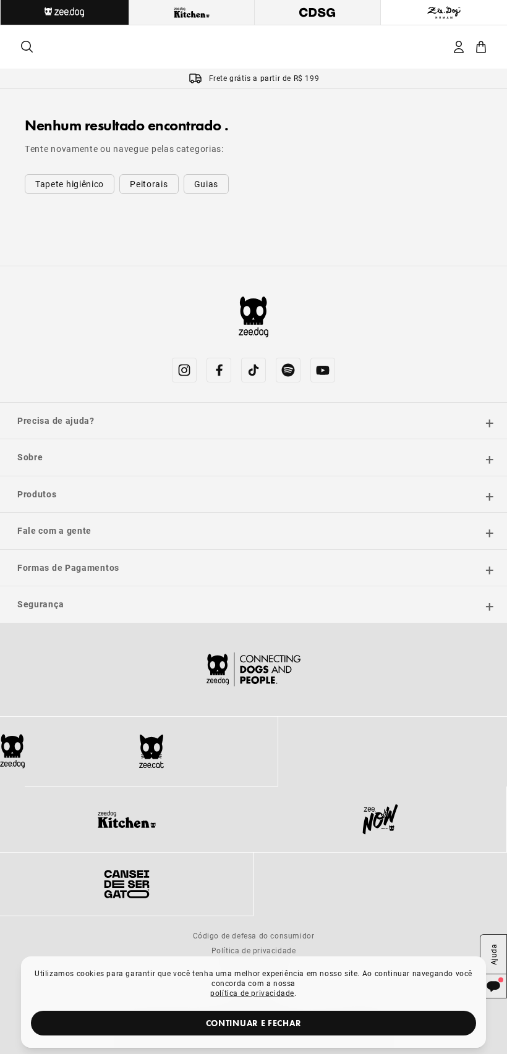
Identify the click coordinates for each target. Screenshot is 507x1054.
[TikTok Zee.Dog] (253, 370)
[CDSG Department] (318, 12)
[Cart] (481, 47)
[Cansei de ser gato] (126, 884)
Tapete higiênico (69, 184)
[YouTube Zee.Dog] (322, 370)
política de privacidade (252, 993)
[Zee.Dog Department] (64, 12)
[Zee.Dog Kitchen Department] (192, 12)
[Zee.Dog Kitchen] (127, 819)
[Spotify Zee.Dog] (288, 370)
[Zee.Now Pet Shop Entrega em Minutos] (380, 819)
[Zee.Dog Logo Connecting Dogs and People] (253, 669)
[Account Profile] (459, 47)
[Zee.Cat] (151, 751)
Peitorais (149, 184)
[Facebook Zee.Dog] (219, 370)
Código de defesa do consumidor (254, 935)
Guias (206, 184)
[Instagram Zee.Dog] (184, 370)
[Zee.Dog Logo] (12, 751)
